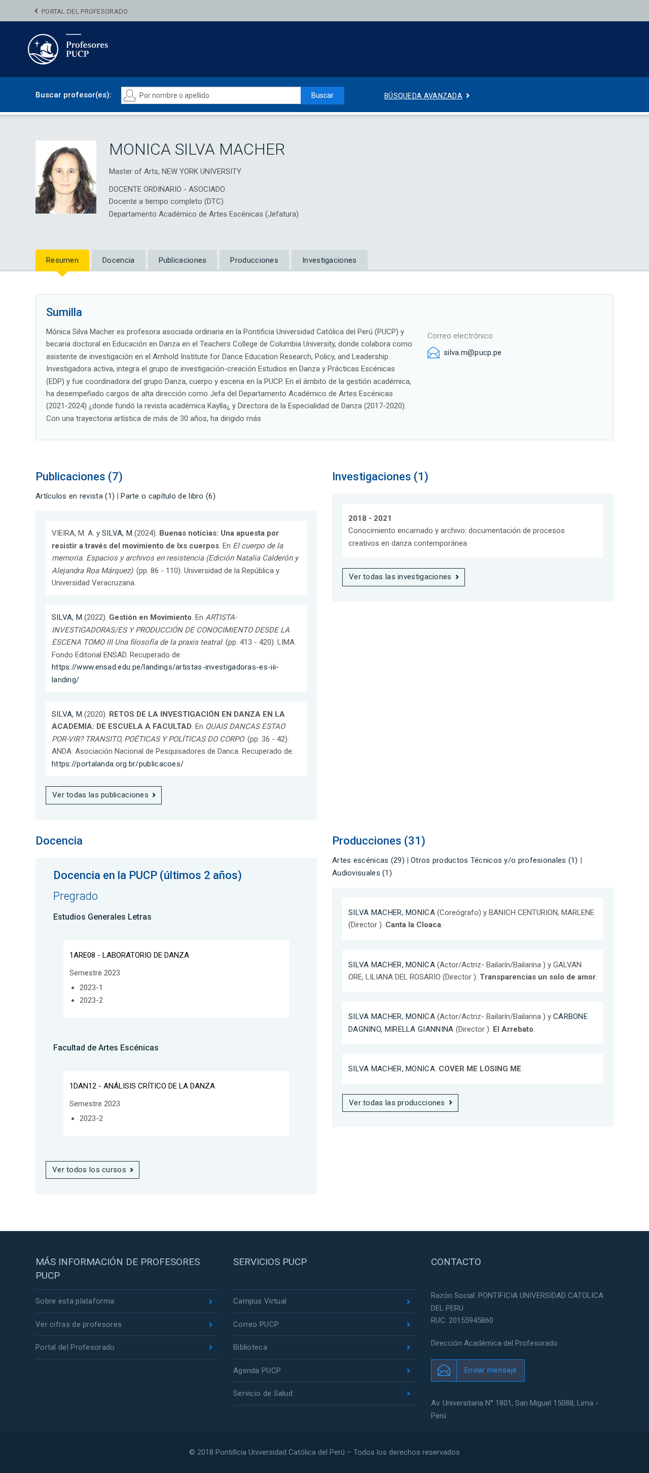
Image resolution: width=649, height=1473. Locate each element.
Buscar (322, 95)
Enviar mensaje (490, 1370)
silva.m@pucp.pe (473, 352)
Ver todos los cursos (89, 1169)
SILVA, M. (118, 533)
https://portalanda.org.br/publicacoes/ (118, 763)
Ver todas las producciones (397, 1102)
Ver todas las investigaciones (400, 576)
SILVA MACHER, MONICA (391, 912)
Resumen (62, 260)
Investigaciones (329, 260)
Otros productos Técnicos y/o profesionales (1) (494, 860)
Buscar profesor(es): (73, 94)
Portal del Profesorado (85, 11)
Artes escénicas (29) (368, 860)
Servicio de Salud (263, 1393)
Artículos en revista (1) (75, 496)
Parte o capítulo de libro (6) (168, 496)
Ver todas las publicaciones (100, 794)
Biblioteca (250, 1347)
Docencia (118, 260)
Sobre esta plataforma (74, 1301)
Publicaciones (183, 260)
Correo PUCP (256, 1324)
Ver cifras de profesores (78, 1324)
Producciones (254, 260)
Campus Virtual (259, 1301)
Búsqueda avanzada (423, 96)
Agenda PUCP (257, 1370)
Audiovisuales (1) (362, 873)
